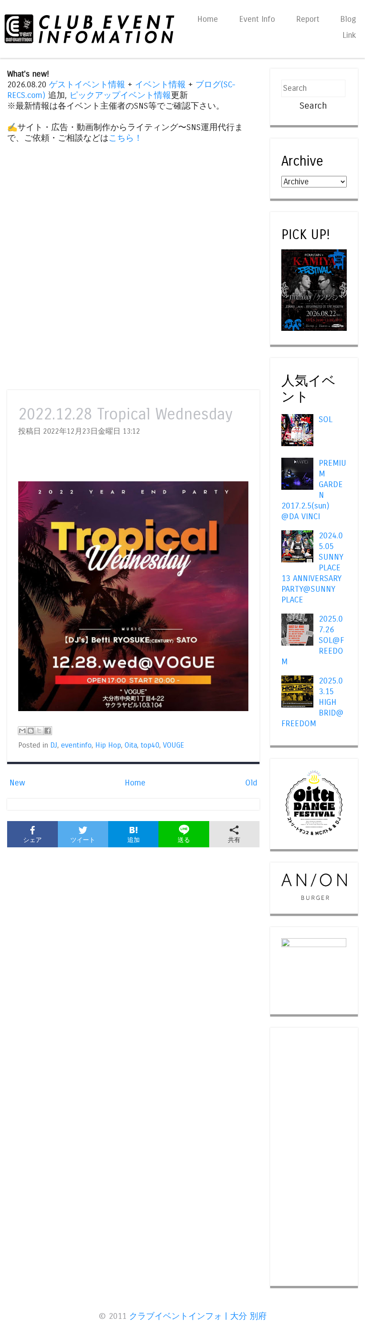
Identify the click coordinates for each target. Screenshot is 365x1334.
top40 (150, 745)
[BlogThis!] (30, 730)
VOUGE (173, 745)
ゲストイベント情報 (87, 84)
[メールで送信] (22, 730)
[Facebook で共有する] (47, 730)
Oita (131, 745)
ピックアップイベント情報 (120, 95)
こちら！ (125, 138)
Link (349, 35)
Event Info (257, 19)
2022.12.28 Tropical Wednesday (125, 414)
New (17, 783)
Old (251, 783)
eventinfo (76, 745)
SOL (326, 419)
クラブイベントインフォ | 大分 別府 (198, 1316)
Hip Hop (108, 745)
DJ (53, 745)
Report (307, 19)
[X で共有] (39, 730)
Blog (348, 19)
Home (207, 19)
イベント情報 (160, 84)
